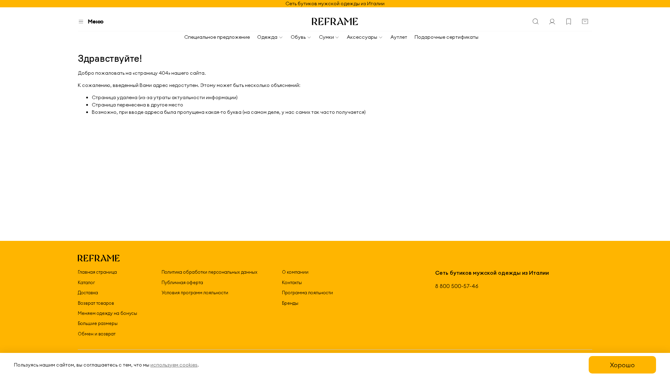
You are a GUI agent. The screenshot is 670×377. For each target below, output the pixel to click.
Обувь (298, 37)
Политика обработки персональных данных (210, 272)
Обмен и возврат (97, 334)
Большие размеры (98, 323)
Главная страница (97, 272)
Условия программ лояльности (195, 292)
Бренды (290, 303)
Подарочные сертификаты (446, 37)
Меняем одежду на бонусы (107, 313)
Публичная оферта (182, 282)
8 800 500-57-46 (456, 286)
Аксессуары (362, 37)
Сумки (326, 37)
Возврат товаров (96, 303)
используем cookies (174, 365)
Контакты (292, 282)
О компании (295, 272)
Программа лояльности (307, 292)
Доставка (88, 292)
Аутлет (398, 37)
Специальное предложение (217, 37)
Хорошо (622, 365)
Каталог (86, 282)
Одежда (267, 37)
